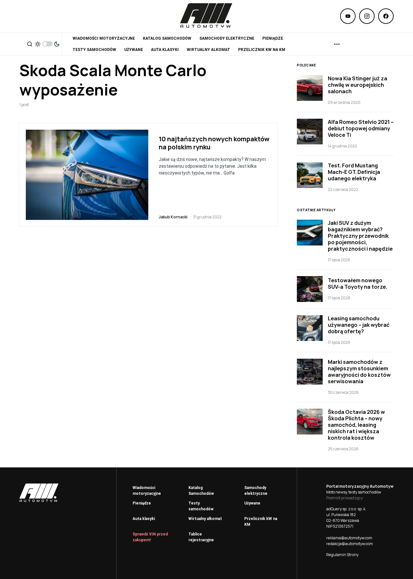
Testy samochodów (201, 506)
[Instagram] (367, 16)
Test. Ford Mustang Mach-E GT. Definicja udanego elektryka (354, 172)
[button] (30, 44)
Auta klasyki (144, 518)
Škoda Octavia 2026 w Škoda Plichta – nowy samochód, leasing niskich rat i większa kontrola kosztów (356, 424)
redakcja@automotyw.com (349, 543)
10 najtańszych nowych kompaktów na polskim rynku (214, 143)
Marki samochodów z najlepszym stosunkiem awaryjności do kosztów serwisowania (359, 371)
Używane (252, 503)
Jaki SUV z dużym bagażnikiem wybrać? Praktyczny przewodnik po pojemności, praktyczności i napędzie (360, 235)
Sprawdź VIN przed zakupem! (150, 537)
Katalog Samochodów (201, 490)
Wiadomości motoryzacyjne (147, 490)
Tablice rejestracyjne (201, 537)
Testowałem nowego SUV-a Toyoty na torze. (357, 283)
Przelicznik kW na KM (260, 521)
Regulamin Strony (342, 554)
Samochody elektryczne (255, 490)
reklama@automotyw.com (349, 538)
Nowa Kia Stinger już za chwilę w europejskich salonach (357, 85)
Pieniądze (142, 503)
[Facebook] (386, 16)
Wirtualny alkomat (205, 518)
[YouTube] (348, 16)
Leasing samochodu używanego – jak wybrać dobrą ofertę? (358, 325)
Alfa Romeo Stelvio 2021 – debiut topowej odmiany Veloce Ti (361, 128)
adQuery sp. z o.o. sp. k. (346, 509)
